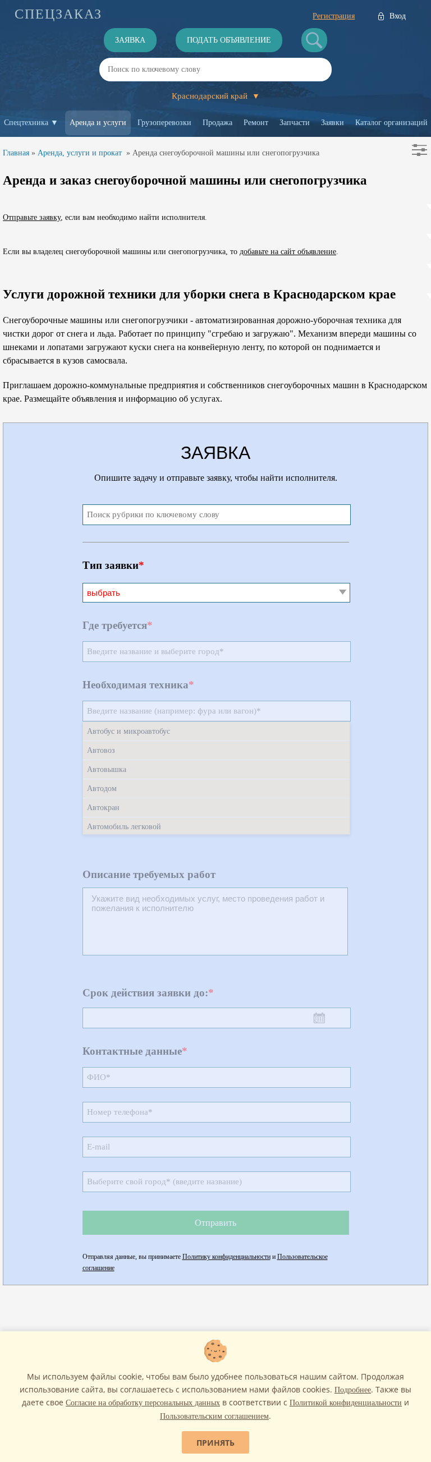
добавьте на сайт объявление (288, 251)
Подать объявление (229, 40)
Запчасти (294, 122)
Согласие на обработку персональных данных (143, 1403)
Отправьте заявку (32, 217)
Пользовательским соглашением (214, 1416)
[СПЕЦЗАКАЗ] (58, 14)
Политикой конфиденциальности (346, 1403)
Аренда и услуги (98, 122)
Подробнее (352, 1390)
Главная (16, 153)
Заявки (332, 122)
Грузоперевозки (164, 122)
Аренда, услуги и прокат (80, 153)
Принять (215, 1442)
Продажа (217, 122)
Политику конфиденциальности (226, 1257)
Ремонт (256, 122)
